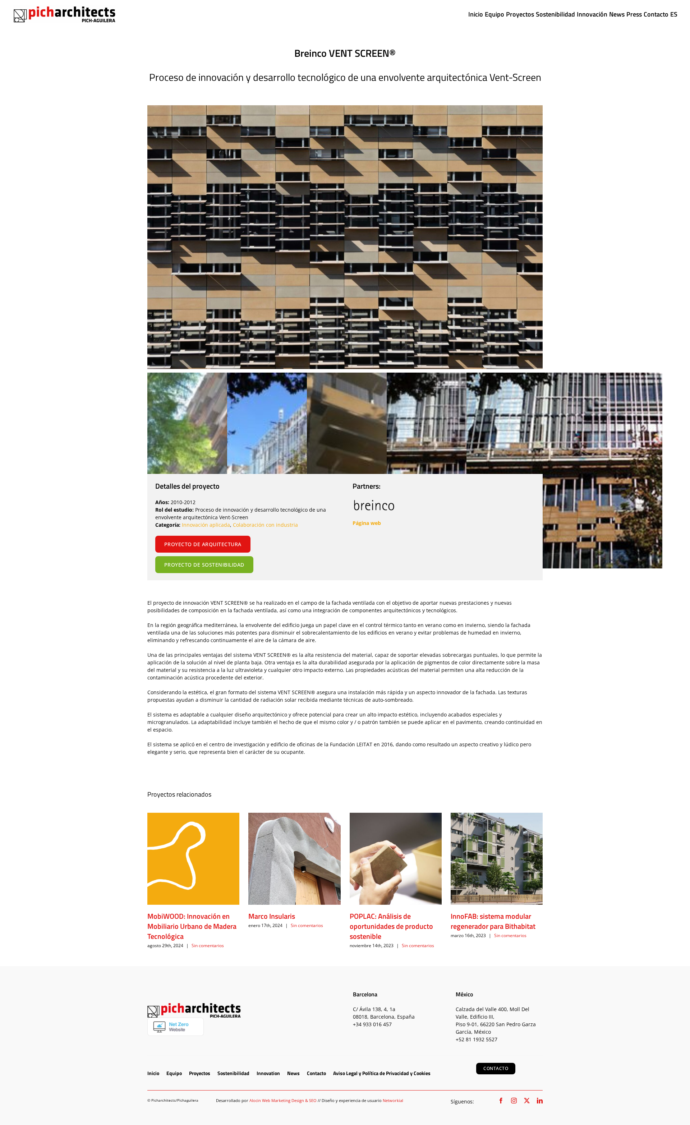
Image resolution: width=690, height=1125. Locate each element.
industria (286, 524)
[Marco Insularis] (294, 859)
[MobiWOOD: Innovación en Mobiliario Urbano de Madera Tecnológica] (193, 859)
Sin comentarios (208, 945)
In (184, 524)
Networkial (393, 1100)
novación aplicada (208, 524)
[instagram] (514, 1100)
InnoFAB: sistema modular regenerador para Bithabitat (493, 921)
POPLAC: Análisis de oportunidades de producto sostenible (391, 926)
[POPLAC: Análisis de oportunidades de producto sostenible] (396, 859)
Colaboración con (254, 524)
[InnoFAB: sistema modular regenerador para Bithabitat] (497, 859)
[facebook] (501, 1100)
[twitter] (527, 1100)
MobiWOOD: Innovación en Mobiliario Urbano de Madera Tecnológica (191, 926)
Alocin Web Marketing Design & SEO (283, 1100)
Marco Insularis (271, 916)
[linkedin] (540, 1100)
